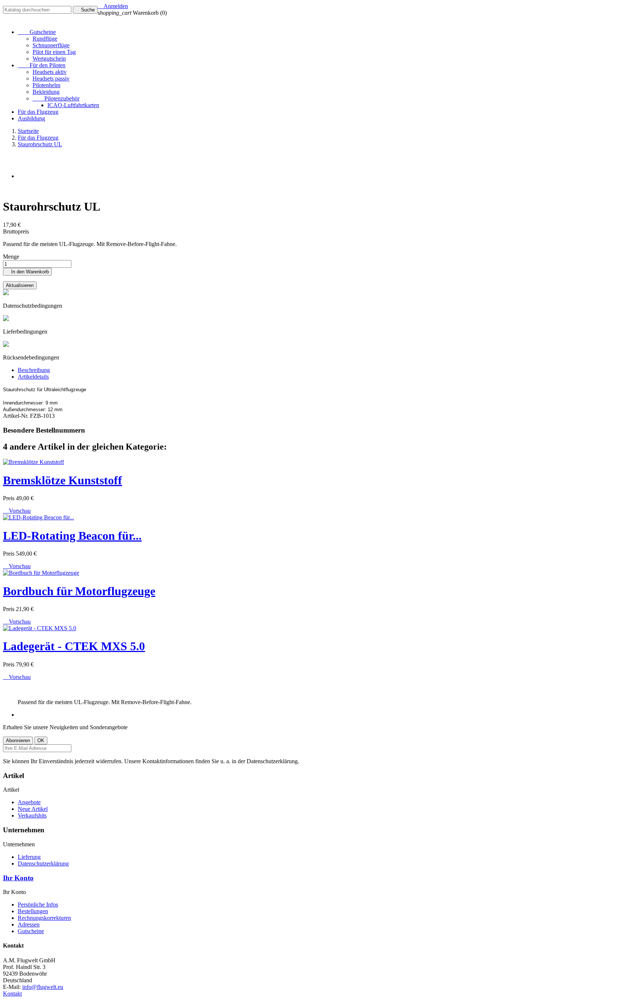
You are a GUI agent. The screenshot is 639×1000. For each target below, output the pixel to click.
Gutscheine (37, 32)
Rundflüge (45, 38)
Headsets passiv (51, 78)
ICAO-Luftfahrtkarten (73, 105)
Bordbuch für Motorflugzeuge (79, 591)
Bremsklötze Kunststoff (62, 480)
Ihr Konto (18, 878)
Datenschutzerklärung (43, 863)
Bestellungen (33, 911)
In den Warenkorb (27, 271)
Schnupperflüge (51, 45)
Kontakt (12, 993)
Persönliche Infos (38, 904)
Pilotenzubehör (56, 98)
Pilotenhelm (46, 85)
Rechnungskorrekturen (44, 918)
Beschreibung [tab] (34, 370)
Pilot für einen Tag (54, 52)
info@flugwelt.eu (42, 987)
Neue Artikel (33, 809)
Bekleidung (46, 92)
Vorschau (17, 511)
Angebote (29, 802)
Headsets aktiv (50, 72)
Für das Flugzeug (38, 112)
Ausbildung (31, 118)
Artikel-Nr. (16, 416)
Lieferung (29, 857)
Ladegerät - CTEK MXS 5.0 (74, 646)
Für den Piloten (41, 65)
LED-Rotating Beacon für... (72, 535)
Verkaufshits (32, 815)
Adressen (29, 924)
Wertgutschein (49, 58)
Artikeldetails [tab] (33, 376)
